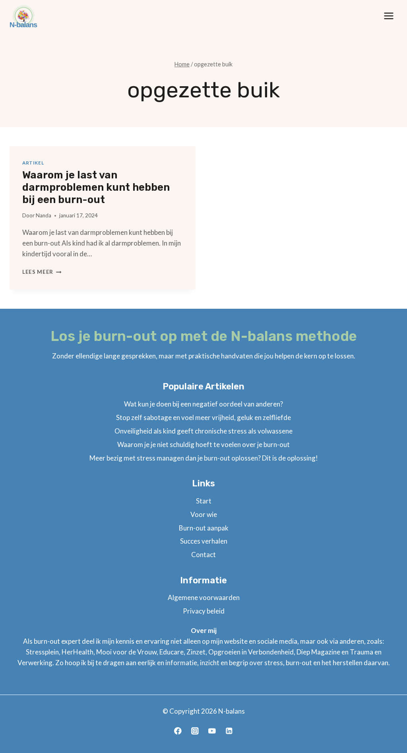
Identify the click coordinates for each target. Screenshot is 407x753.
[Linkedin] (229, 731)
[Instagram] (195, 731)
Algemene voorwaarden (204, 597)
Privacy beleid (204, 611)
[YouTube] (212, 731)
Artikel (33, 163)
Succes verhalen (203, 541)
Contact (203, 554)
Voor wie (203, 514)
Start (203, 501)
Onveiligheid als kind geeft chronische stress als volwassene (203, 431)
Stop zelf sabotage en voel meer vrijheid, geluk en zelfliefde (203, 417)
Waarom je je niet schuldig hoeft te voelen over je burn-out (203, 444)
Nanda (43, 215)
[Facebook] (178, 731)
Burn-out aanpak (204, 528)
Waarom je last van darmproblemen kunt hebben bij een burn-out (96, 187)
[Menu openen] (388, 15)
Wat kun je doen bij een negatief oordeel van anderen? (203, 404)
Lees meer (42, 272)
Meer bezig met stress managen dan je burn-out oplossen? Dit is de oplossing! (203, 458)
